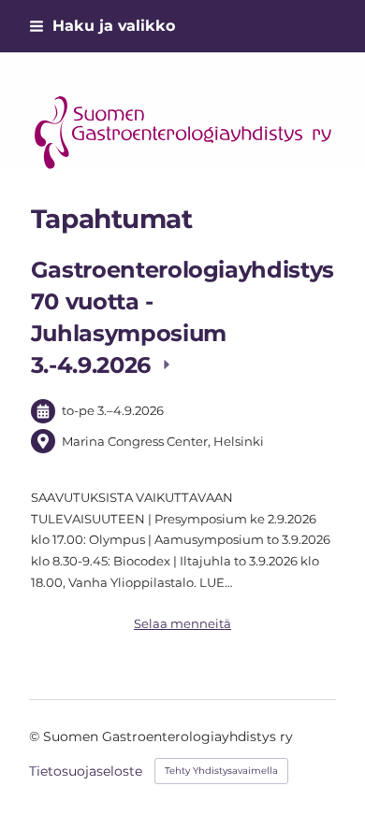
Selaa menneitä (182, 623)
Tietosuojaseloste (85, 771)
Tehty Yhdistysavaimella (221, 771)
